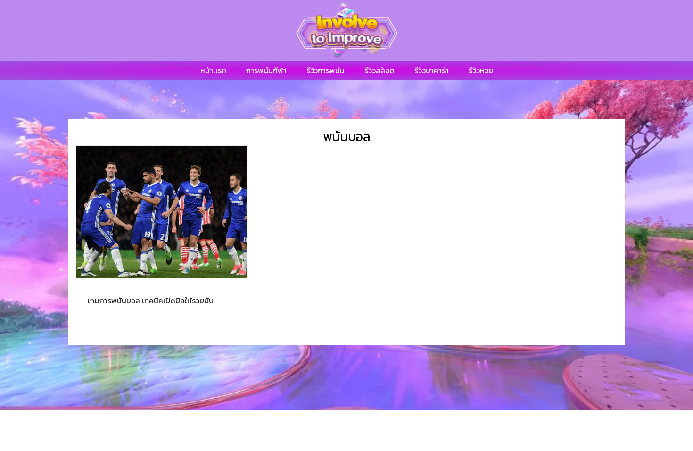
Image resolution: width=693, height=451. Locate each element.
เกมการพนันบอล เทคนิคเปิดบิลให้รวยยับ (151, 300)
